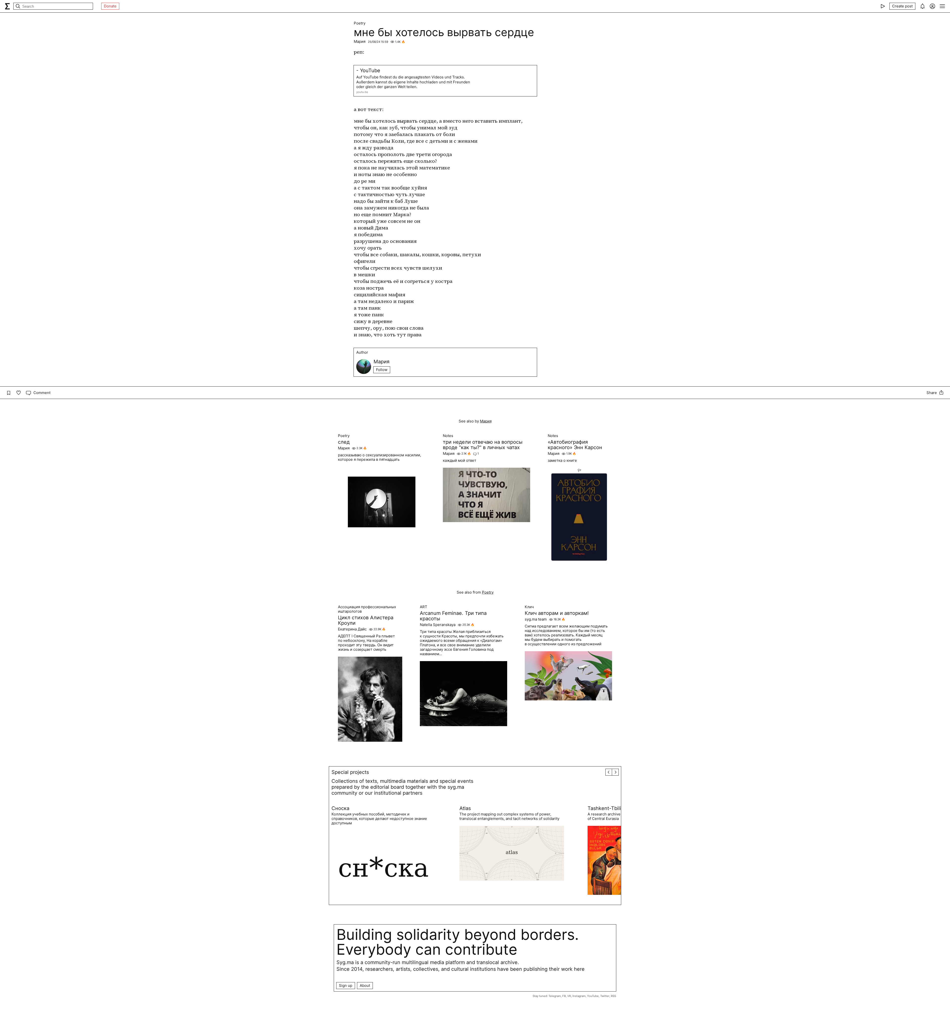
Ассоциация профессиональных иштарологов (367, 609)
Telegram (554, 996)
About (365, 985)
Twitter (604, 996)
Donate (110, 6)
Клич (529, 607)
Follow (381, 369)
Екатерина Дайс (352, 629)
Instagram (579, 996)
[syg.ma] (7, 6)
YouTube (593, 996)
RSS (613, 996)
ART (423, 607)
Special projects (350, 772)
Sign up (345, 985)
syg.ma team (536, 619)
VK (569, 996)
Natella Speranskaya (437, 625)
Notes (448, 436)
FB (564, 996)
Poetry (359, 23)
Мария (359, 41)
